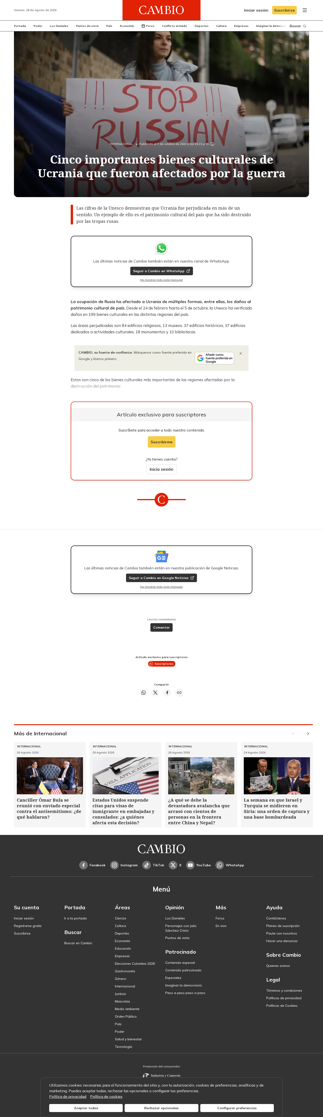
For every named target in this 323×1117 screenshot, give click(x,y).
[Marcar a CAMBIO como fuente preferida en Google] (214, 358)
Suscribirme (162, 442)
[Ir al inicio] (161, 10)
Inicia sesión (161, 469)
